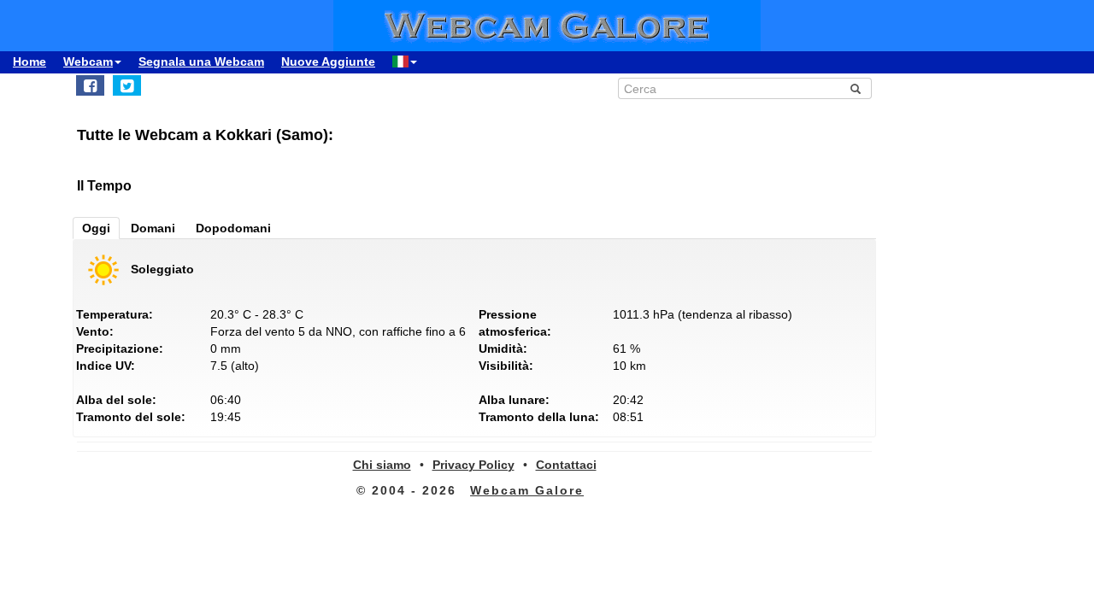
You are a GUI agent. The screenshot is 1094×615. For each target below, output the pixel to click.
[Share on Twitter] (127, 85)
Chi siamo (382, 465)
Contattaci (566, 465)
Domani (153, 228)
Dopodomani (233, 228)
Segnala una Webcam (201, 61)
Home (29, 61)
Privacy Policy (473, 465)
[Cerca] (855, 89)
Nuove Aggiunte (328, 61)
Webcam (88, 61)
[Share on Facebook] (90, 85)
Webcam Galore (527, 490)
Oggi (96, 228)
